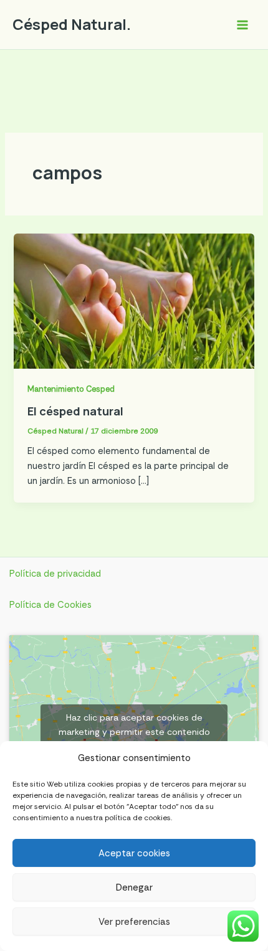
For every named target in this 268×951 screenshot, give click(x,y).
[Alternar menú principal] (242, 25)
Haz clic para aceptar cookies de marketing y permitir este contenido (134, 724)
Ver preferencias (134, 922)
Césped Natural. (71, 24)
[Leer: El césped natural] (134, 300)
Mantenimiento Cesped (71, 389)
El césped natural (75, 411)
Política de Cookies (50, 605)
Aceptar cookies (134, 853)
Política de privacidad (55, 574)
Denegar (134, 887)
